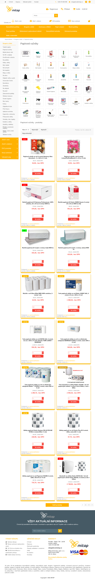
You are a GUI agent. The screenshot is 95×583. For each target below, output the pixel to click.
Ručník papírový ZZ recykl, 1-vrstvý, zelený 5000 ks (73, 248)
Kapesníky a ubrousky (51, 104)
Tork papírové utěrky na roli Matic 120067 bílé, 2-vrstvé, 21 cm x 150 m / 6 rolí (73, 294)
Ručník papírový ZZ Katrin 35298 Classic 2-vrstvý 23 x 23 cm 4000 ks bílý (73, 202)
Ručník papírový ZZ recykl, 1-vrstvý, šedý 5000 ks (38, 248)
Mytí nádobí (38, 68)
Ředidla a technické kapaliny (38, 116)
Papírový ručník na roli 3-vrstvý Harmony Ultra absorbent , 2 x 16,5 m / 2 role (37, 157)
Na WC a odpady (63, 57)
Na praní (89, 79)
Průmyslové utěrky (63, 104)
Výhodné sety (6, 157)
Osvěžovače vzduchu (76, 57)
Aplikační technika (38, 104)
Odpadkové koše (89, 92)
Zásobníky (63, 79)
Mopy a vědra (76, 68)
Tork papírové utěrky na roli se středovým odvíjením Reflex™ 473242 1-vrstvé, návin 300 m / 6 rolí (38, 386)
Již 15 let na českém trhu (14, 548)
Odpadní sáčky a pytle (25, 80)
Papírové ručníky (28, 39)
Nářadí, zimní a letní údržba (51, 115)
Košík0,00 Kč (81, 9)
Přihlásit (67, 9)
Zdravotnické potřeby (25, 92)
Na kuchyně (51, 68)
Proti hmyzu (26, 103)
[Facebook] (86, 2)
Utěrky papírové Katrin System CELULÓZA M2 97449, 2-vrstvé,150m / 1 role (37, 431)
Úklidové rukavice (38, 92)
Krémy (76, 91)
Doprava (29, 544)
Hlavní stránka (8, 39)
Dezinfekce (51, 79)
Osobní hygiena (51, 91)
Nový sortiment (75, 21)
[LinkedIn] (89, 2)
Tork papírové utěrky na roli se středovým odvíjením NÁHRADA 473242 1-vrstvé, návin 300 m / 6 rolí (74, 340)
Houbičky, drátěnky (25, 115)
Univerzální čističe (38, 80)
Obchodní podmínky (33, 546)
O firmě (29, 542)
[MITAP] (12, 11)
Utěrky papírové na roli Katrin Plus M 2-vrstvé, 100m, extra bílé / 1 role (73, 431)
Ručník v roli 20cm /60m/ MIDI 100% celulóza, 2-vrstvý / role (38, 294)
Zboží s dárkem (36, 21)
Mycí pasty (63, 91)
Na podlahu (89, 56)
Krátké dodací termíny (14, 554)
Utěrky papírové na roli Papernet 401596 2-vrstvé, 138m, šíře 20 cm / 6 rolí (37, 476)
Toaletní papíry (25, 56)
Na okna (89, 68)
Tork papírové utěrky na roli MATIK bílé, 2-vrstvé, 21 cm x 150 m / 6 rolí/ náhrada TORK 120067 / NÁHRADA (37, 340)
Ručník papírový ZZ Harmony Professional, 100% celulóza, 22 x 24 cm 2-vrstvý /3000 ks (37, 202)
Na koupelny (63, 68)
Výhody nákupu (12, 542)
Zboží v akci (18, 21)
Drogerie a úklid (18, 39)
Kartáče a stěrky (89, 103)
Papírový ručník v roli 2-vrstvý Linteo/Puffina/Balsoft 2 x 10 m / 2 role (74, 157)
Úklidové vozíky (63, 115)
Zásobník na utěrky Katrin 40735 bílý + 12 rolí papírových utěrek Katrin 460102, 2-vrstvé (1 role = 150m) (74, 477)
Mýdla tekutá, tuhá (51, 57)
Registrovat (53, 9)
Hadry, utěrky (25, 68)
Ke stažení (30, 552)
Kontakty (29, 554)
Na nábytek (76, 79)
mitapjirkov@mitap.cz (55, 548)
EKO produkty (56, 21)
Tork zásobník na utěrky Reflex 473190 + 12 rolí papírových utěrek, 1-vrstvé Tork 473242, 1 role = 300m (73, 386)
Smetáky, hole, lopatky (76, 104)
